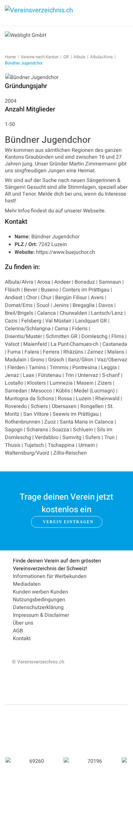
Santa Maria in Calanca (86, 422)
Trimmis (59, 367)
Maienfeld (35, 344)
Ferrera (51, 352)
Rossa (65, 398)
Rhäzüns (73, 352)
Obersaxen (64, 406)
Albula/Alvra (19, 282)
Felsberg (31, 321)
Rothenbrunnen (22, 422)
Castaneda (114, 344)
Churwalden (73, 313)
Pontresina (84, 367)
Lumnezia (61, 383)
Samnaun (110, 282)
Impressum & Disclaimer (41, 615)
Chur (46, 297)
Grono (37, 360)
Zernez (95, 352)
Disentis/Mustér (23, 336)
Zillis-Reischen (70, 453)
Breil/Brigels (19, 313)
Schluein (83, 430)
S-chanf (111, 375)
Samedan (16, 391)
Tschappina (61, 445)
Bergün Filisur (71, 297)
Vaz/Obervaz (112, 360)
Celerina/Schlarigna (28, 329)
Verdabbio (46, 437)
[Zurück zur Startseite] (53, 13)
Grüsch (56, 360)
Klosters (36, 383)
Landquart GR (91, 321)
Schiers (39, 406)
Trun (109, 437)
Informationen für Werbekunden (50, 576)
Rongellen (92, 406)
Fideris (79, 329)
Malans (115, 352)
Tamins (37, 367)
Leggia (109, 367)
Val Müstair (58, 321)
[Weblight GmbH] (25, 35)
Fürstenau (49, 375)
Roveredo (16, 406)
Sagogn (14, 430)
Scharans (37, 430)
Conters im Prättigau (85, 290)
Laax (28, 375)
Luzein (83, 398)
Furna (14, 352)
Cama (61, 329)
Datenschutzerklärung (38, 607)
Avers (97, 297)
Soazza (60, 430)
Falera (32, 352)
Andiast (13, 297)
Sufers (92, 437)
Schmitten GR (61, 336)
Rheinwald (107, 398)
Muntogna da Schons (29, 398)
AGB (18, 631)
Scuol (42, 305)
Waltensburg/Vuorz (27, 453)
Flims (117, 336)
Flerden (16, 367)
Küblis (63, 391)
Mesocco (41, 391)
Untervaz (88, 375)
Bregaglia (84, 305)
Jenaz (12, 375)
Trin (69, 375)
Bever (30, 290)
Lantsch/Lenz (107, 313)
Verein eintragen (68, 522)
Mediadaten (27, 584)
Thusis (12, 445)
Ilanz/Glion (81, 360)
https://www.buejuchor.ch (65, 252)
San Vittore (36, 414)
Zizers (104, 383)
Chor (31, 297)
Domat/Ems (19, 305)
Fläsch (12, 290)
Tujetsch (34, 445)
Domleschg (94, 336)
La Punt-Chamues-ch (74, 344)
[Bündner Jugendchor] (31, 77)
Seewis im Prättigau (76, 414)
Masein (85, 383)
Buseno (49, 290)
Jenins (61, 305)
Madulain (15, 360)
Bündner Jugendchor (48, 140)
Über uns (23, 623)
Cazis (11, 321)
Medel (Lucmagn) (94, 391)
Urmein (86, 445)
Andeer (62, 282)
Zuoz (50, 422)
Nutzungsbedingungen (39, 600)
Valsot (12, 344)
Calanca (46, 313)
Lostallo (14, 383)
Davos (105, 305)
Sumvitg (71, 437)
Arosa (43, 282)
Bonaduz (85, 282)
